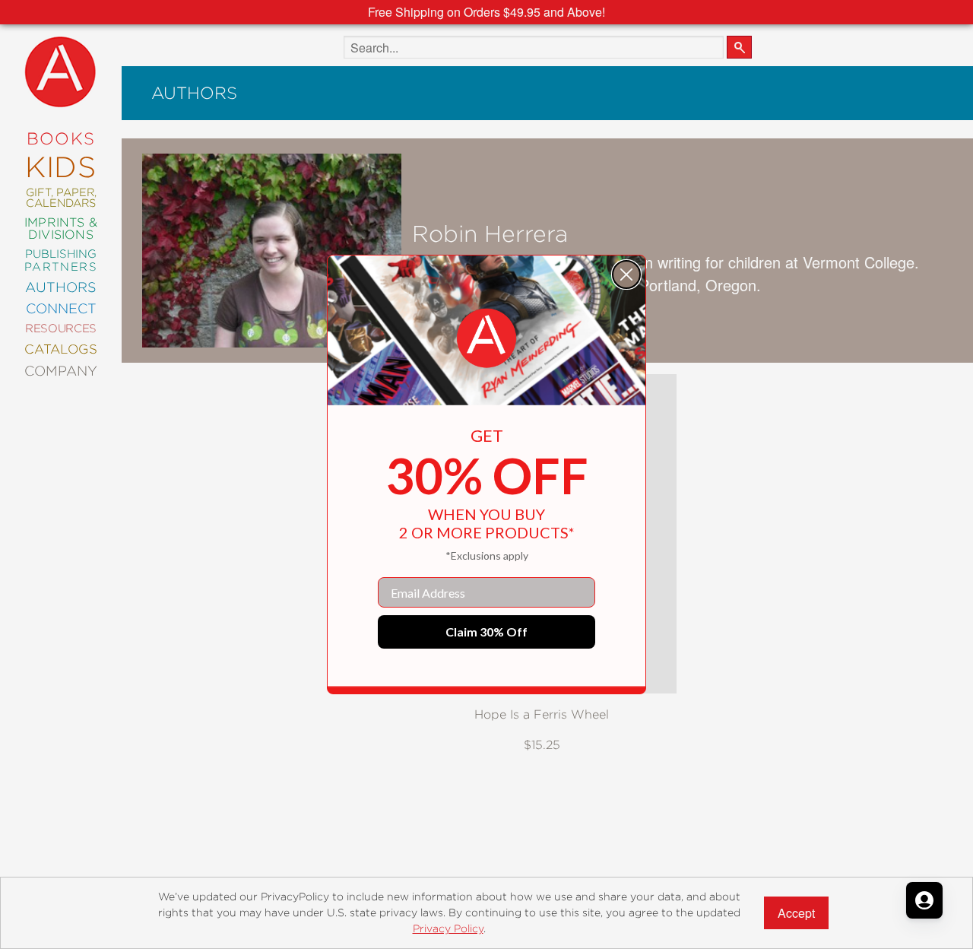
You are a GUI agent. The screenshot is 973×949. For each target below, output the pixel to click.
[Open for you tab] (924, 900)
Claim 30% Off (486, 631)
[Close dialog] (626, 274)
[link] (486, 338)
